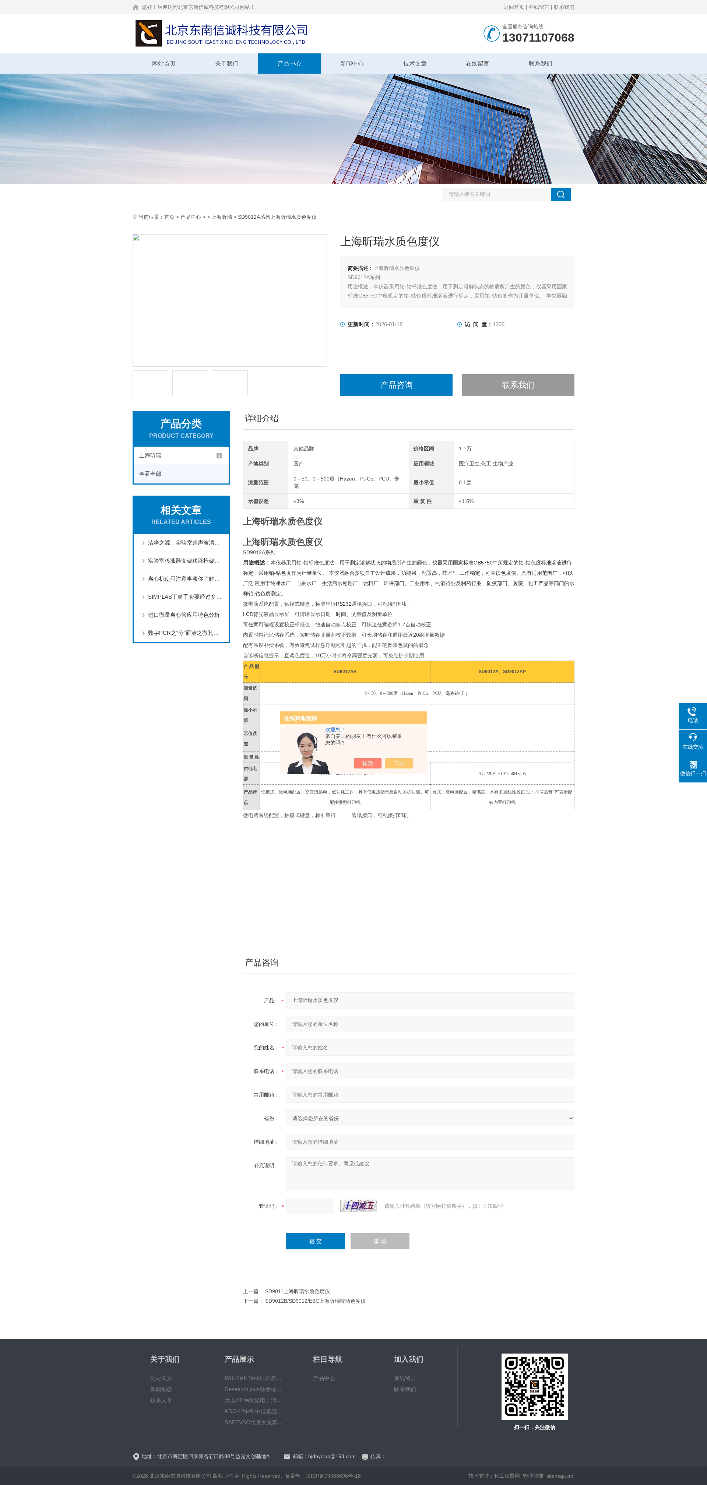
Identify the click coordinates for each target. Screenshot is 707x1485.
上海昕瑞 (221, 217)
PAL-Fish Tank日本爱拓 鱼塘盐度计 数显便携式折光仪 (254, 1378)
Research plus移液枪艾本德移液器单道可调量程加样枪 (254, 1389)
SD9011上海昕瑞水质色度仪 (297, 1291)
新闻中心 (352, 63)
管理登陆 (533, 1476)
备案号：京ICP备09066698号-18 (323, 1476)
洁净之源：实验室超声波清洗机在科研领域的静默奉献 (185, 542)
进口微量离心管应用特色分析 (184, 615)
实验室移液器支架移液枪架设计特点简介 (185, 560)
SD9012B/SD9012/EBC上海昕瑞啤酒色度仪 (315, 1301)
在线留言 (539, 7)
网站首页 (164, 63)
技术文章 (415, 63)
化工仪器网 (507, 1476)
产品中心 (289, 63)
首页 (169, 217)
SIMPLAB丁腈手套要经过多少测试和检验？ (185, 597)
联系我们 (564, 7)
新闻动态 (161, 1389)
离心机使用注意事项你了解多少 (185, 579)
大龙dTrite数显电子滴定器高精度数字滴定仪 (254, 1400)
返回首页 (514, 7)
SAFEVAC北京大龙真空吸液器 (254, 1422)
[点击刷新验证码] (358, 1206)
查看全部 (150, 474)
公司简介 (161, 1378)
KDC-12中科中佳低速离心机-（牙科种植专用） (254, 1411)
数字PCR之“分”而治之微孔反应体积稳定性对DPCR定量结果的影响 (185, 633)
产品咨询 (396, 385)
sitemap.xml (560, 1476)
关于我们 (227, 63)
